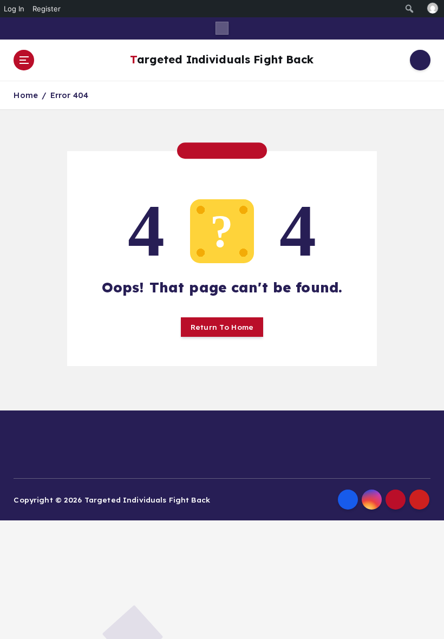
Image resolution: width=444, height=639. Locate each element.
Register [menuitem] (46, 8)
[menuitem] (409, 8)
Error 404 (69, 95)
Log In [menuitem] (14, 8)
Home (26, 95)
